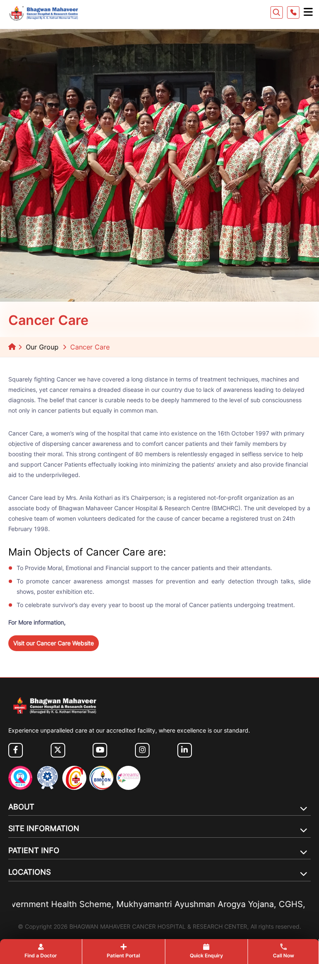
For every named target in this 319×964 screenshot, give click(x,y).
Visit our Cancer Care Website (53, 643)
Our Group (42, 347)
